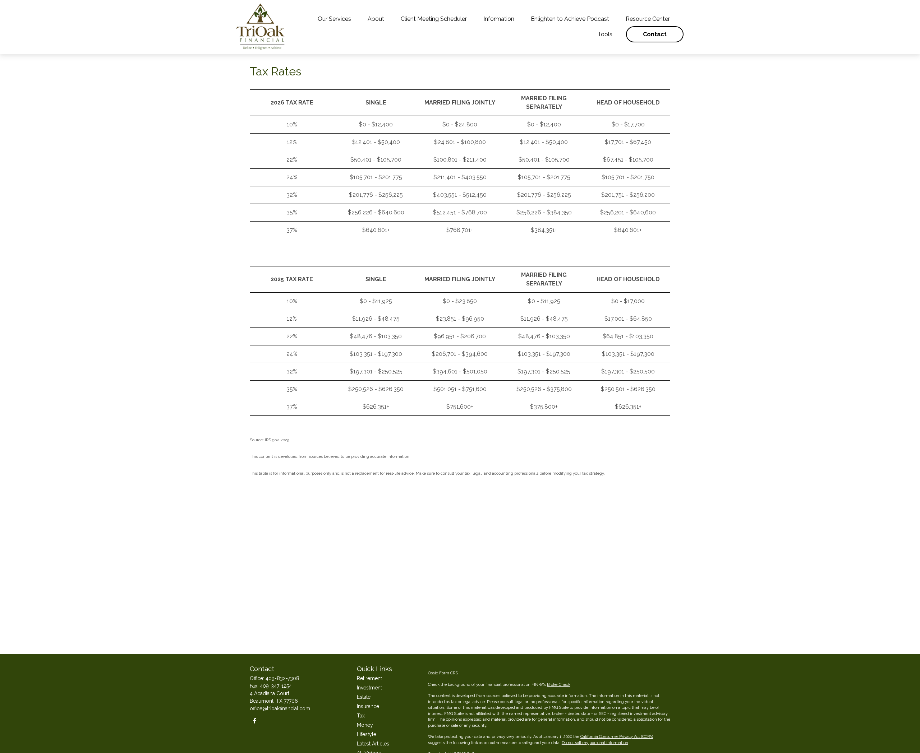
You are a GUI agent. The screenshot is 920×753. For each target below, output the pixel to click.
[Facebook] (254, 721)
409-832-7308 (282, 678)
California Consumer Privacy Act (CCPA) (616, 736)
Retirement (369, 678)
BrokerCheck (558, 684)
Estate (364, 697)
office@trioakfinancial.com (280, 708)
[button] (334, 18)
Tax (361, 716)
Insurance (368, 706)
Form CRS (448, 673)
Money (365, 725)
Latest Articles (373, 744)
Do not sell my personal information (595, 742)
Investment (369, 688)
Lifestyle (366, 734)
